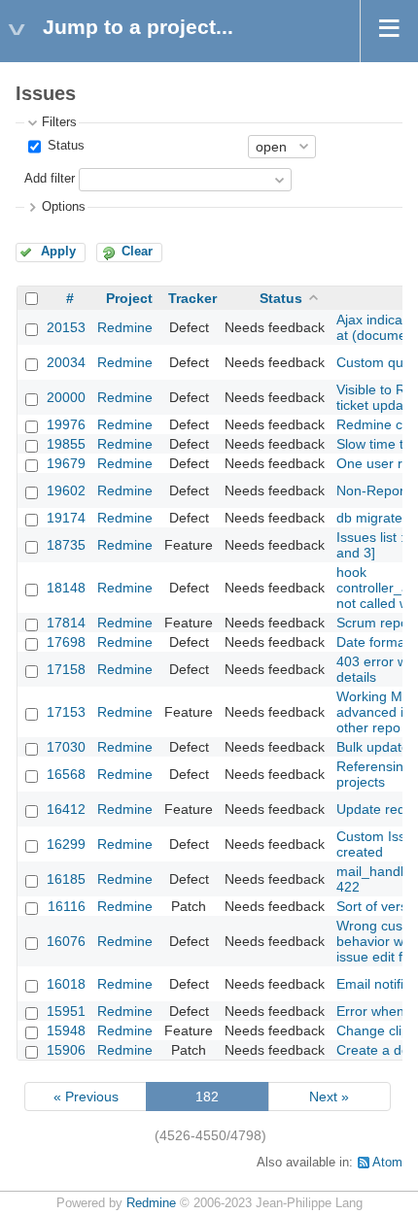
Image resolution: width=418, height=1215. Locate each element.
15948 (66, 1030)
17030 (66, 747)
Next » (329, 1096)
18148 (66, 587)
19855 (66, 444)
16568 (66, 774)
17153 (66, 712)
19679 (66, 463)
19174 (66, 517)
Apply (58, 251)
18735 (66, 545)
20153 (66, 327)
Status (64, 145)
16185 (66, 879)
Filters (59, 122)
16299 (66, 844)
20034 (66, 362)
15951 (66, 1011)
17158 (66, 669)
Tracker (192, 298)
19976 (66, 424)
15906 (66, 1050)
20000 (66, 397)
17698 (66, 642)
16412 (66, 809)
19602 (66, 490)
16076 (66, 941)
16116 (67, 906)
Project (129, 298)
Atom (387, 1162)
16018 (66, 984)
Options (64, 207)
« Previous (86, 1096)
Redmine (125, 327)
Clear (137, 251)
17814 (66, 622)
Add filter (49, 179)
